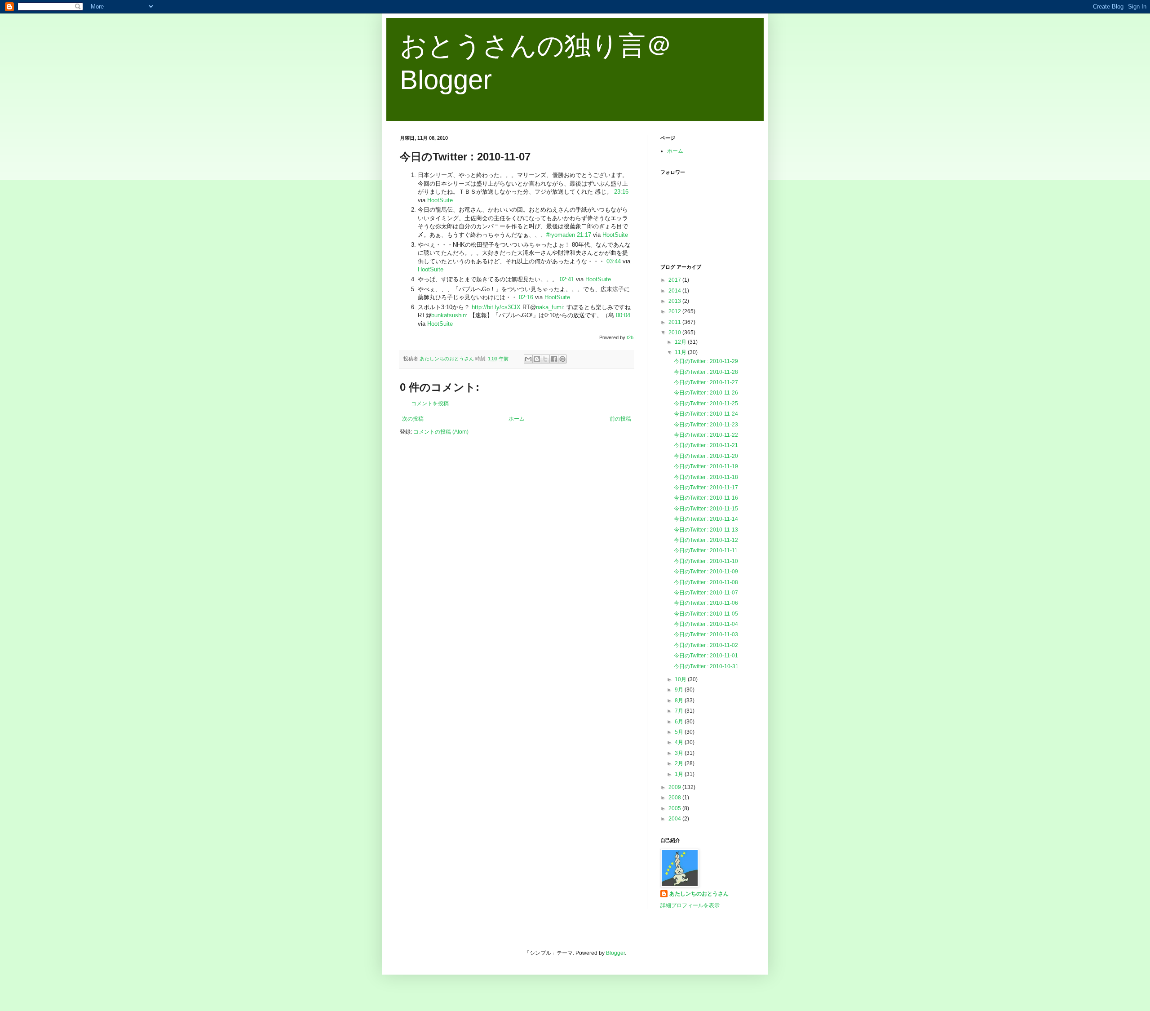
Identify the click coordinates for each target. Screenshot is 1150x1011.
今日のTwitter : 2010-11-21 (706, 445)
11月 (681, 352)
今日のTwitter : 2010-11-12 (706, 540)
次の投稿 (413, 419)
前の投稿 (620, 419)
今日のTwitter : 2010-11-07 (706, 593)
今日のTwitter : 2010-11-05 (706, 614)
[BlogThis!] (536, 359)
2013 (675, 301)
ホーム (517, 419)
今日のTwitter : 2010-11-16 (706, 498)
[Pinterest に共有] (562, 359)
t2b (630, 337)
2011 (675, 322)
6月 (680, 721)
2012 (675, 311)
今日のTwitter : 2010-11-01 (706, 655)
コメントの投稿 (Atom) (441, 432)
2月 (680, 763)
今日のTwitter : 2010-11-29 (706, 361)
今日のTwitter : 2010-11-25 (706, 403)
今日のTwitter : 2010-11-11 (706, 550)
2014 (675, 291)
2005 (675, 808)
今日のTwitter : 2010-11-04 (706, 624)
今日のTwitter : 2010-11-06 (706, 603)
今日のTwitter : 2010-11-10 (706, 561)
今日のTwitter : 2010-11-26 (706, 393)
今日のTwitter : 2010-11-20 (706, 456)
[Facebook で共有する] (553, 359)
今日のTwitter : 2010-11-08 (706, 582)
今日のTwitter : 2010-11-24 (706, 414)
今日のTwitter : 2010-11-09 (706, 571)
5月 (680, 732)
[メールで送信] (528, 359)
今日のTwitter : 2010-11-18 (706, 477)
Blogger (615, 953)
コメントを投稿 (430, 403)
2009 (675, 787)
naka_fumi (549, 307)
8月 (680, 700)
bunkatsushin (448, 315)
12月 (681, 342)
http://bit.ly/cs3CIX (496, 307)
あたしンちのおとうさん (699, 894)
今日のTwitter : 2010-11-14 (706, 519)
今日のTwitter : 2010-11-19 (706, 466)
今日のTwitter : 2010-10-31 (706, 666)
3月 (680, 753)
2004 (675, 819)
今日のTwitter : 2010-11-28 (706, 372)
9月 (680, 690)
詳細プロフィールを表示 (690, 905)
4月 (680, 742)
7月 (680, 711)
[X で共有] (545, 359)
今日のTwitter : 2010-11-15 (706, 508)
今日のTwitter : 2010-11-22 (706, 435)
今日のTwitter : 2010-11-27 (706, 382)
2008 (675, 797)
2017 (675, 280)
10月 (681, 679)
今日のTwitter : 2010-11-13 (706, 530)
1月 (680, 774)
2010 (675, 332)
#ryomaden (560, 234)
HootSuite (440, 200)
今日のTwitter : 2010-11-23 (706, 424)
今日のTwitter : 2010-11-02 (706, 645)
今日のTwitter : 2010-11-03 (706, 634)
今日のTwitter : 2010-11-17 (706, 487)
